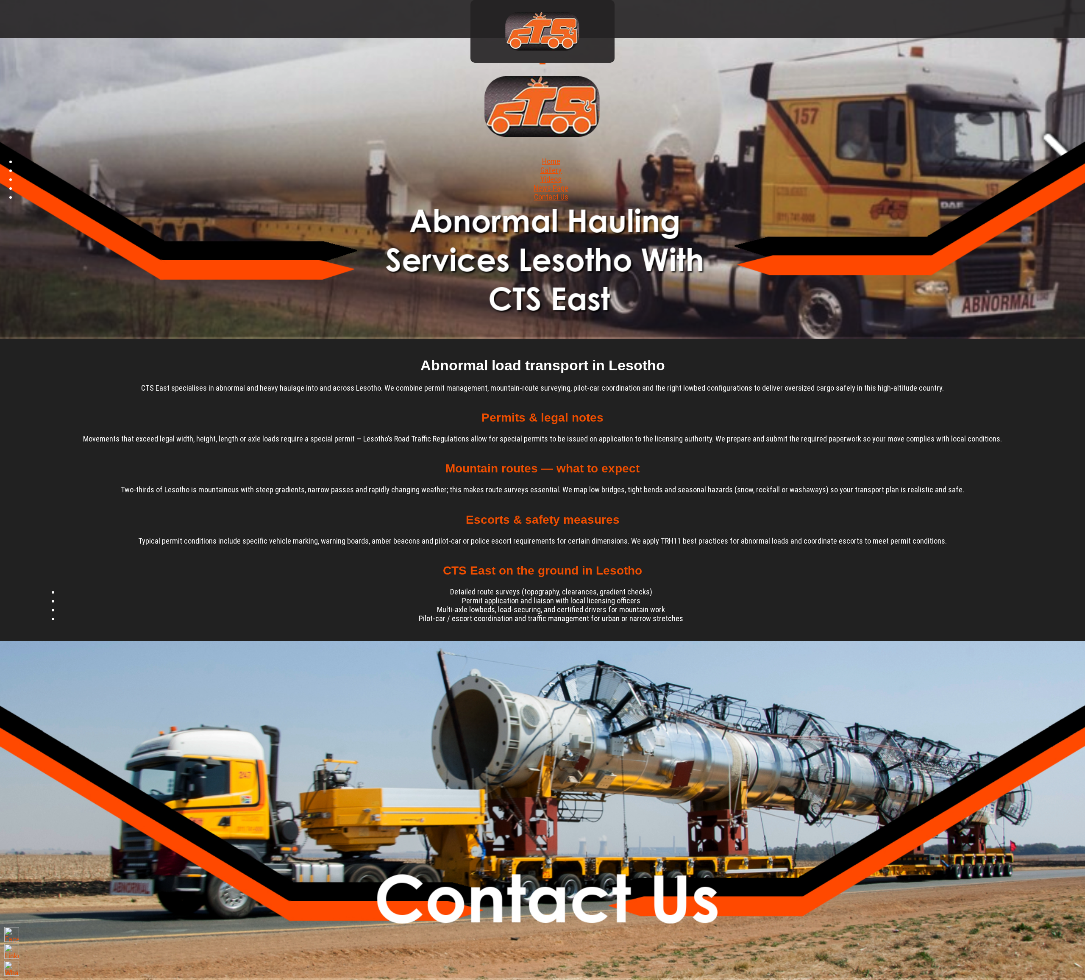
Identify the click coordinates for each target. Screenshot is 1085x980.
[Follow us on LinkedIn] (11, 951)
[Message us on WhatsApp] (11, 968)
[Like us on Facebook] (11, 934)
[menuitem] (551, 161)
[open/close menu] (542, 63)
